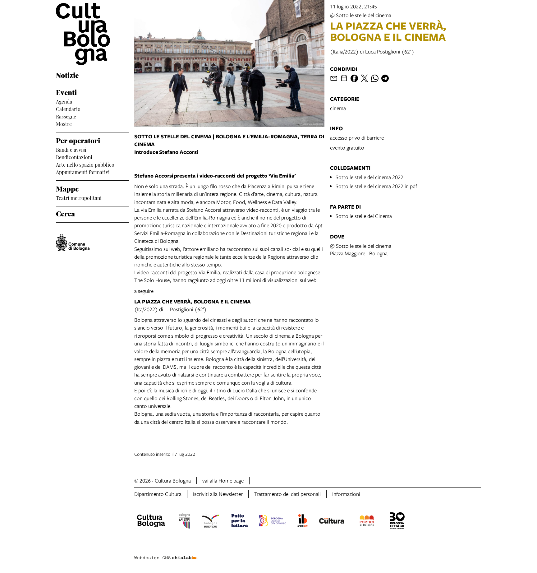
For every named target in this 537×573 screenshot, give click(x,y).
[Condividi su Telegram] (385, 78)
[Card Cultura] (331, 522)
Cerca (65, 213)
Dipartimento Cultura (157, 493)
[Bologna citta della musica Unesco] (272, 521)
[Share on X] (364, 78)
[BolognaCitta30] (397, 521)
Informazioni (346, 493)
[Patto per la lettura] (239, 521)
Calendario (68, 108)
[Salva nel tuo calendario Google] (344, 78)
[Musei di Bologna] (184, 521)
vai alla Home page (223, 480)
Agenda (64, 101)
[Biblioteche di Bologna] (210, 521)
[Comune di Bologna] (73, 242)
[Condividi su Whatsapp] (375, 78)
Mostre (64, 123)
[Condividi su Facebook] (354, 78)
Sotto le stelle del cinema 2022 (369, 177)
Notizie (67, 74)
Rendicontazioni (74, 157)
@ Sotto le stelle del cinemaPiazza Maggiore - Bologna (360, 249)
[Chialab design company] (166, 552)
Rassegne (66, 116)
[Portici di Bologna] (366, 521)
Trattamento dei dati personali (287, 493)
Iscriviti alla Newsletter (218, 493)
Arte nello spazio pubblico (85, 164)
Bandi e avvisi (71, 149)
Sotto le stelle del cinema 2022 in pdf (376, 186)
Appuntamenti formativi (83, 172)
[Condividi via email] (333, 78)
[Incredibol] (302, 521)
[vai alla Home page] (92, 34)
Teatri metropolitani (79, 197)
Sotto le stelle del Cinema (364, 215)
